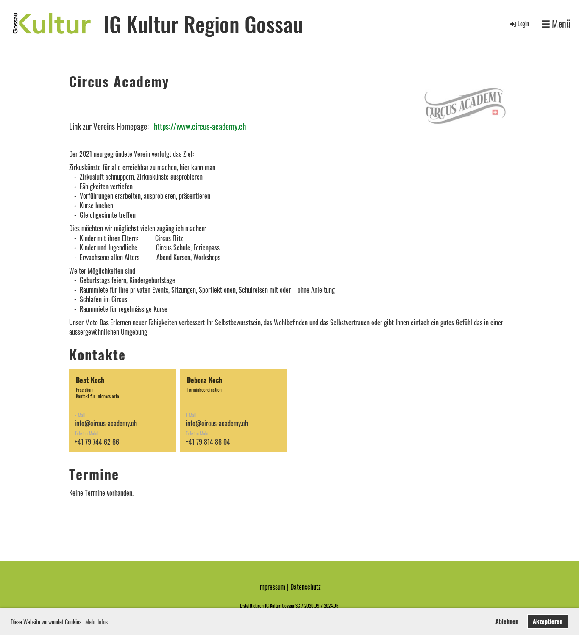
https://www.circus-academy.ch (200, 126)
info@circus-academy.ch (106, 423)
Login (523, 23)
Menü (560, 23)
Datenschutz (305, 587)
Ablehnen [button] (506, 621)
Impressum (271, 587)
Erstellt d (248, 605)
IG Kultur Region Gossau (203, 23)
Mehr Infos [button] (96, 621)
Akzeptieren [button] (547, 621)
